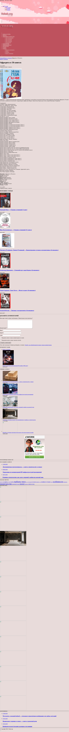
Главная (2, 58)
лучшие (48, 482)
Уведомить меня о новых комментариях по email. (13, 337)
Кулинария (6, 43)
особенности (58, 482)
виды (6, 482)
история (34, 481)
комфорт (43, 482)
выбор (12, 482)
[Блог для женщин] (7, 18)
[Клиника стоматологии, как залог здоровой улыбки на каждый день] (10, 406)
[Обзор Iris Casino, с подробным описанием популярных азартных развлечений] (13, 650)
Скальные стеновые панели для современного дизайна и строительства (19, 419)
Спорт (4, 47)
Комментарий (3, 328)
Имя (1, 330)
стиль (33, 484)
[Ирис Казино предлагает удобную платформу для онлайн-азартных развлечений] (13, 635)
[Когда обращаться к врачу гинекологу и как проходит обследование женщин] (13, 590)
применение (14, 484)
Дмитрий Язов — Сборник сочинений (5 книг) (13, 209)
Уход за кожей (8, 41)
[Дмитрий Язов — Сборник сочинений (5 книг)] (5, 207)
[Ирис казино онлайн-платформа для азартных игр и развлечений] (13, 665)
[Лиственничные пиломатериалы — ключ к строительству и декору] (10, 380)
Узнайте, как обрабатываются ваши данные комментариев (38, 345)
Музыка (7, 52)
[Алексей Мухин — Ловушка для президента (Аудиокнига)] (5, 308)
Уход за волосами (9, 37)
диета (23, 482)
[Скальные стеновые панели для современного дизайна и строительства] (10, 418)
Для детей (6, 46)
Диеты (4, 35)
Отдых (4, 48)
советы (30, 484)
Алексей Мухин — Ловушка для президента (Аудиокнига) (17, 310)
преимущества (6, 484)
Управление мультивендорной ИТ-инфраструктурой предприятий (18, 394)
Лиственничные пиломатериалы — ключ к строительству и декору (18, 381)
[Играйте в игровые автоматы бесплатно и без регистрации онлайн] (10, 431)
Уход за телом (8, 40)
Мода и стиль (7, 34)
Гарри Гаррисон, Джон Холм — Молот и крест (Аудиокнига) (18, 290)
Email (1, 332)
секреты (26, 484)
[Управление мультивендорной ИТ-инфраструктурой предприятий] (10, 393)
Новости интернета (9, 49)
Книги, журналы (9, 53)
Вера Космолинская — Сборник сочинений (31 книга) (16, 230)
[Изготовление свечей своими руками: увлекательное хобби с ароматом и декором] (13, 575)
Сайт (1, 335)
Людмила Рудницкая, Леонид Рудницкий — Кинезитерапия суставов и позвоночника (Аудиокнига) (29, 250)
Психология (8, 42)
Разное (6, 51)
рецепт (22, 484)
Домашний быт (7, 45)
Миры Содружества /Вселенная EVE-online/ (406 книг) (15, 365)
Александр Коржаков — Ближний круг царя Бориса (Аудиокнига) (19, 270)
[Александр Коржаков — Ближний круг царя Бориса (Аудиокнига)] (5, 267)
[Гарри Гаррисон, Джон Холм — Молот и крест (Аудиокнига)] (4, 287)
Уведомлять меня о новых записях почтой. (11, 340)
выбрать (17, 482)
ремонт (18, 484)
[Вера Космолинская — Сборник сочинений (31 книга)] (5, 227)
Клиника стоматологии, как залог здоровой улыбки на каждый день (18, 407)
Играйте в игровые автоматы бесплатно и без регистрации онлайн (18, 432)
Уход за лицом (8, 39)
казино (37, 481)
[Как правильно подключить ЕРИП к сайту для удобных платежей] (13, 605)
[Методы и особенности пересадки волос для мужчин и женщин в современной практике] (13, 620)
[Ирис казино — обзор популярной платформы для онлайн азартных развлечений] (13, 680)
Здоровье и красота (8, 36)
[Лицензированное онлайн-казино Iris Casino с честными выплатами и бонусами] (13, 695)
